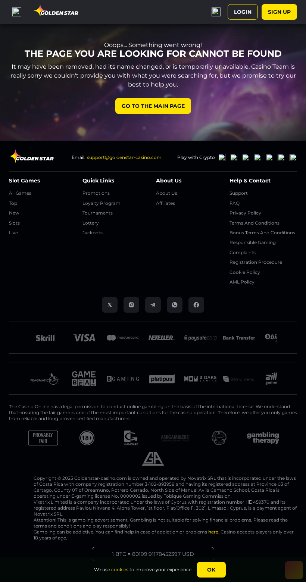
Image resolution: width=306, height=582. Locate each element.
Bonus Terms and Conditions (262, 232)
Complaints (243, 252)
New (14, 213)
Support (239, 193)
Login (243, 12)
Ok (211, 569)
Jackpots (92, 232)
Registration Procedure (256, 262)
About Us (166, 193)
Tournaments (97, 213)
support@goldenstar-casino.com (124, 157)
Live (13, 232)
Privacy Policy (245, 213)
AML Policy (242, 282)
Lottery (90, 223)
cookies (119, 569)
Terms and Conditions (255, 223)
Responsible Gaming (253, 242)
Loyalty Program (101, 203)
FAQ (235, 203)
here (213, 532)
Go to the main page (153, 106)
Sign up (279, 12)
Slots (14, 223)
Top (13, 203)
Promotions (96, 193)
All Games (20, 193)
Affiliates (165, 203)
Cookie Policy (245, 272)
